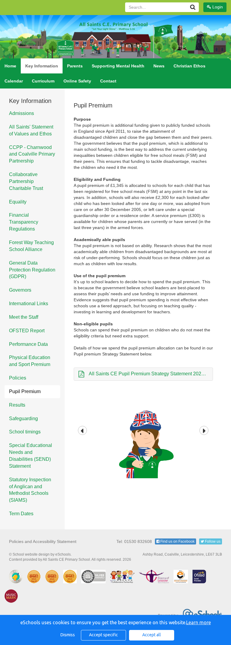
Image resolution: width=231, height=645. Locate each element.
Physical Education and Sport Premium (29, 361)
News (159, 66)
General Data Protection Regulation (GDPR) (32, 269)
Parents (75, 66)
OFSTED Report (27, 330)
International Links (28, 303)
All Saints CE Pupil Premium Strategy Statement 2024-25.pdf (151, 373)
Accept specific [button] (103, 634)
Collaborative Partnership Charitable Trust (26, 181)
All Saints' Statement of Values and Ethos (31, 130)
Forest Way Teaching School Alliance (31, 246)
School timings (25, 431)
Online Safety (77, 81)
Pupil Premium (25, 391)
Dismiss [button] (67, 634)
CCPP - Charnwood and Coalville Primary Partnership (32, 154)
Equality (17, 201)
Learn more (198, 622)
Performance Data (28, 344)
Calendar (14, 81)
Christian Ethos (189, 66)
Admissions (21, 113)
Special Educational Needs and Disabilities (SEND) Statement (30, 456)
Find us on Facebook (177, 541)
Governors (20, 290)
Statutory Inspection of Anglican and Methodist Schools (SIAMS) (30, 490)
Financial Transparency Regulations (23, 221)
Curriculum (43, 81)
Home (10, 66)
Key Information (41, 66)
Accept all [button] (151, 634)
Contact (108, 81)
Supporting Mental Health (118, 66)
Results (17, 405)
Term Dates (21, 513)
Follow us (212, 541)
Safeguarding (23, 418)
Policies (17, 377)
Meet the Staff (23, 317)
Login (217, 7)
